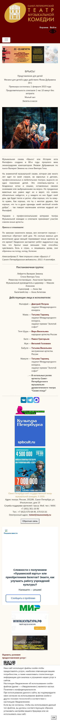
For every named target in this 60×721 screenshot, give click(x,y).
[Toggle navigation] (6, 40)
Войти (53, 27)
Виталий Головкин (41, 343)
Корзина (44, 27)
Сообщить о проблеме (23, 598)
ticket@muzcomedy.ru (40, 515)
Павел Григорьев (40, 339)
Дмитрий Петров (40, 304)
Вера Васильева (39, 331)
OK (53, 717)
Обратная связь (30, 521)
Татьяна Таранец (40, 314)
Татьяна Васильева (41, 348)
